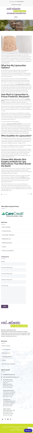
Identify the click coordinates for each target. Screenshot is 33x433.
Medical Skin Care (6, 238)
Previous (5, 194)
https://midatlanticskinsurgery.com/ (11, 377)
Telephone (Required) (6, 279)
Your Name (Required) (6, 267)
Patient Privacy (20, 430)
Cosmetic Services (6, 231)
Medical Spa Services (7, 242)
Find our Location (17, 4)
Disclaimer (12, 430)
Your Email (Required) (6, 273)
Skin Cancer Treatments (8, 250)
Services (4, 246)
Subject (3, 261)
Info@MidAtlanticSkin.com (9, 374)
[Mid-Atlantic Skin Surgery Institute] (16, 11)
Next (28, 194)
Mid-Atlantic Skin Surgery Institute (18, 426)
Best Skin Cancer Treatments (8, 364)
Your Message (4, 285)
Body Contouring (6, 227)
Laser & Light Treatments (8, 235)
